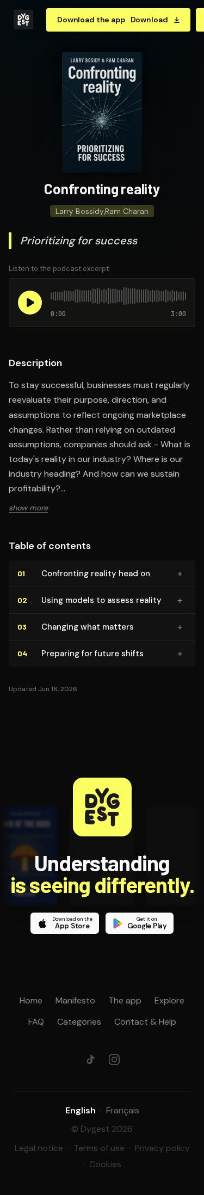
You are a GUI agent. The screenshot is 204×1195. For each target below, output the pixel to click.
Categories (79, 1021)
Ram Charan (127, 211)
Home (31, 1000)
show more (28, 508)
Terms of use (99, 1148)
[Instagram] (114, 1059)
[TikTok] (90, 1059)
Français (122, 1110)
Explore (169, 1000)
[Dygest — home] (23, 19)
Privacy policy (162, 1148)
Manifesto (75, 1000)
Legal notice (39, 1148)
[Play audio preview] (30, 303)
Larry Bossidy (79, 211)
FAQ (36, 1021)
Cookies (105, 1164)
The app (124, 1000)
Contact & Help (145, 1021)
